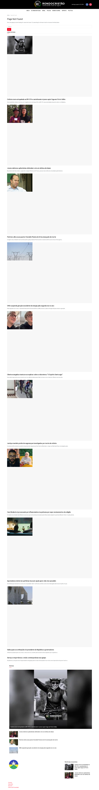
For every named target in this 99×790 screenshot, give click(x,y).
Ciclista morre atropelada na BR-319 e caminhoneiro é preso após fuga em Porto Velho (36, 99)
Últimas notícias (36, 10)
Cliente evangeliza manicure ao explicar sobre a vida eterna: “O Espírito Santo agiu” (35, 374)
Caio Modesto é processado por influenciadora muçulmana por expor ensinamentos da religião (39, 512)
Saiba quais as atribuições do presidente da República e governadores (30, 650)
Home (8, 15)
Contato (10, 782)
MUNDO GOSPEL (56, 10)
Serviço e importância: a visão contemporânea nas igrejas (26, 658)
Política (70, 10)
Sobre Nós (10, 784)
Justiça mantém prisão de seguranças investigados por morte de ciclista (31, 443)
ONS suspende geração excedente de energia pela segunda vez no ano (30, 306)
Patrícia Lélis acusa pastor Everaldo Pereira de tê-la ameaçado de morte (31, 237)
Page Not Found (14, 15)
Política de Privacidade (13, 787)
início (28, 10)
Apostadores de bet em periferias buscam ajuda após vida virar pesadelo (31, 581)
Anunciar (10, 785)
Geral (43, 10)
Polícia (49, 10)
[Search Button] (9, 29)
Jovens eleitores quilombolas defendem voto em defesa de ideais (29, 168)
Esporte (64, 10)
